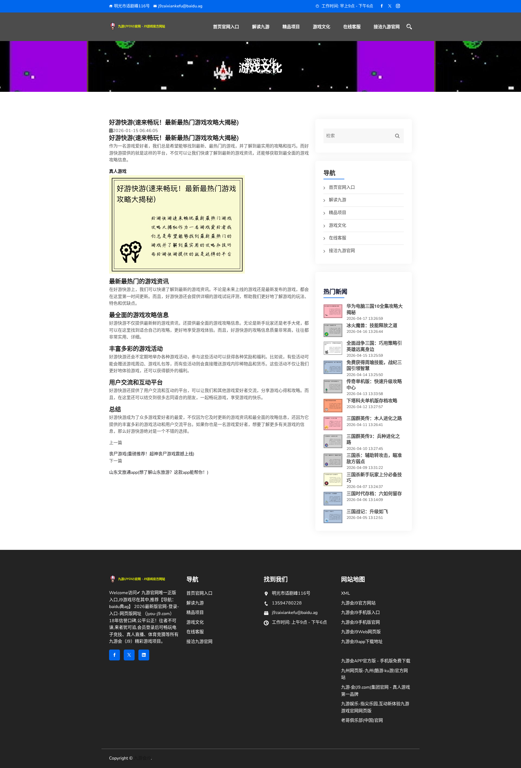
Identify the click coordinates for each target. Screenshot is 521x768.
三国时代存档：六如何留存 (374, 493)
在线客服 (352, 26)
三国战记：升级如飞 (367, 511)
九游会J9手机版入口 (360, 613)
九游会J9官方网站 (358, 603)
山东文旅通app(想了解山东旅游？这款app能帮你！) (158, 472)
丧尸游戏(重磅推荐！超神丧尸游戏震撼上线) (151, 454)
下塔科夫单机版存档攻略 (372, 400)
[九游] (144, 26)
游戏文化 (321, 26)
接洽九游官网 (387, 26)
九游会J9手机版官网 (360, 622)
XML (345, 593)
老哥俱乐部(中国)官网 (362, 720)
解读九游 (260, 26)
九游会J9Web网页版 (361, 632)
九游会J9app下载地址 (362, 642)
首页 (248, 72)
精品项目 (291, 26)
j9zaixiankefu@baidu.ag (180, 6)
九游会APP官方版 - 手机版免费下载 (375, 661)
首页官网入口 (226, 26)
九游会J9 (142, 758)
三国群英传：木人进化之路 (374, 418)
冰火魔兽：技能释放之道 (372, 325)
